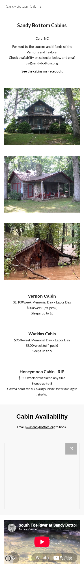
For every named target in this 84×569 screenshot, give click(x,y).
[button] (8, 560)
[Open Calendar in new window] (71, 449)
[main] (42, 25)
